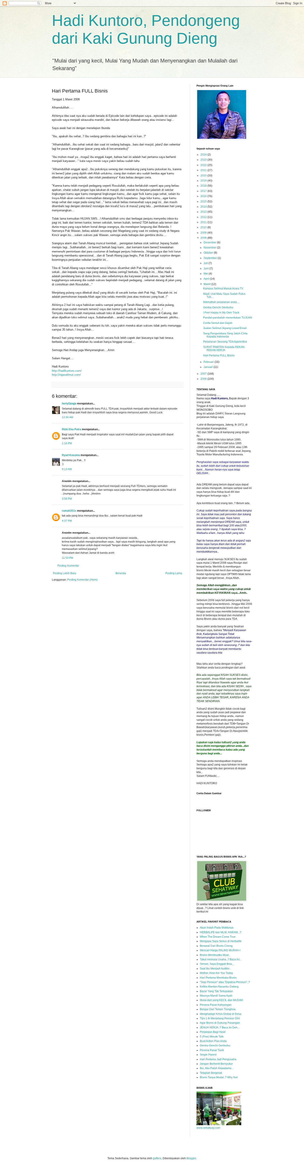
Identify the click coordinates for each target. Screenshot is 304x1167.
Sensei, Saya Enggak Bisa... (217, 963)
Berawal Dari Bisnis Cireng (216, 945)
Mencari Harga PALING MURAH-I (220, 950)
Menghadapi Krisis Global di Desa (220, 1014)
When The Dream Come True (217, 936)
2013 (204, 211)
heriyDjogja (69, 403)
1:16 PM (67, 443)
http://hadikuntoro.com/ (67, 370)
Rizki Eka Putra (71, 429)
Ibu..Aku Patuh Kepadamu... (216, 1068)
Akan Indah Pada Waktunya (216, 927)
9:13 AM (67, 469)
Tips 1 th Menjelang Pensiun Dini (220, 1018)
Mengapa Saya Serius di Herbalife (220, 941)
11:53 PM (67, 557)
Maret (207, 284)
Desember (210, 242)
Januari (208, 367)
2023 (204, 159)
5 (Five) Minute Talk (211, 1036)
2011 (204, 222)
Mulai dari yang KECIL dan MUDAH (221, 1000)
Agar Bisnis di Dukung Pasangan (220, 1022)
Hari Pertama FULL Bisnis (219, 355)
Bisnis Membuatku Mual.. (215, 955)
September (211, 258)
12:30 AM (67, 417)
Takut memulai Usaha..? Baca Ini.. (220, 959)
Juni (206, 268)
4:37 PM (67, 520)
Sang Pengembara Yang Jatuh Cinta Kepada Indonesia (225, 335)
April (207, 278)
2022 (204, 165)
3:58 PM (67, 498)
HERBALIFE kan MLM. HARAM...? (220, 932)
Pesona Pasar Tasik (212, 1050)
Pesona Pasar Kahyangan (216, 1004)
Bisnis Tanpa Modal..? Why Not (218, 1077)
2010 (204, 227)
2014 (204, 206)
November (210, 247)
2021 (204, 170)
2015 (204, 201)
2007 (204, 373)
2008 (204, 237)
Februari (209, 361)
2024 (204, 154)
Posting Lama (173, 573)
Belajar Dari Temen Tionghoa (217, 1009)
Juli (206, 263)
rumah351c (69, 510)
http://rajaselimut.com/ (66, 374)
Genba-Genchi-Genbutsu (215, 1045)
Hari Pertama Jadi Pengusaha (218, 1059)
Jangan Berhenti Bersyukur (216, 1063)
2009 (204, 232)
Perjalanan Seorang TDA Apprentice (225, 341)
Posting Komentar (68, 565)
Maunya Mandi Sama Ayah (216, 995)
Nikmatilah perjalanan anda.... (221, 302)
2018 (204, 185)
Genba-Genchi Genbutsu (218, 307)
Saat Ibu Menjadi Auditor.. (215, 968)
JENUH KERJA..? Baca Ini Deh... (219, 1027)
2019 (204, 180)
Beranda (121, 573)
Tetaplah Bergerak (211, 1072)
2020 (204, 175)
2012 (204, 217)
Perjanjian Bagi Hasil (212, 1032)
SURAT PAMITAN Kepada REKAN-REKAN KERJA (224, 348)
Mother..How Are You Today (216, 973)
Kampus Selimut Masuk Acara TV (223, 288)
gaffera (157, 1158)
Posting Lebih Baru (64, 573)
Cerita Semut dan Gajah (217, 323)
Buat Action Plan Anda (213, 1041)
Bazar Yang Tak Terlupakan (216, 991)
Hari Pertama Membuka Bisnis (218, 977)
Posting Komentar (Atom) (82, 579)
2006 (204, 378)
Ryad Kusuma (71, 455)
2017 (204, 191)
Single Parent (208, 1054)
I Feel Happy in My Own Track (221, 312)
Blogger (191, 1158)
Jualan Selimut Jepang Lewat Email (225, 328)
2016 (204, 196)
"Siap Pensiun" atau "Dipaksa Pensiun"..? (225, 982)
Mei (206, 273)
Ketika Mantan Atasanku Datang (219, 986)
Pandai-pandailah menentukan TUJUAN (227, 317)
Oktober (209, 252)
